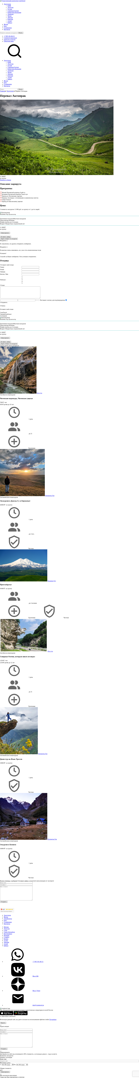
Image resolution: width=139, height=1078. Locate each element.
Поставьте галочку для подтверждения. (52, 300)
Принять (3, 1023)
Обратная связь (9, 41)
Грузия (10, 9)
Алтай (10, 21)
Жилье (6, 24)
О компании (8, 28)
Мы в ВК (35, 976)
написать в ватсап (9, 39)
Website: (2, 272)
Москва (6, 927)
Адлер (6, 940)
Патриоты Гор (49, 495)
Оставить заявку (5, 237)
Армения (10, 14)
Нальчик (6, 935)
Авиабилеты (8, 918)
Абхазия (10, 17)
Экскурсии (7, 4)
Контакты (7, 29)
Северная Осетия (13, 11)
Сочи (5, 930)
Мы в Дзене (36, 990)
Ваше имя (3, 1059)
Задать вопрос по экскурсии (9, 238)
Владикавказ (8, 934)
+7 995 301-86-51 (9, 36)
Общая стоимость (5, 1068)
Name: (2, 267)
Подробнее (52, 1019)
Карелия (10, 19)
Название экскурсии (6, 1056)
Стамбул (6, 937)
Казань (6, 939)
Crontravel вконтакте (10, 38)
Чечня (9, 16)
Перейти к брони (5, 180)
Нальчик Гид (52, 581)
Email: (2, 269)
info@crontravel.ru (38, 1005)
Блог (5, 26)
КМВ (9, 6)
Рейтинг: (3, 280)
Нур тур (39, 393)
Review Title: (4, 274)
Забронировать (5, 233)
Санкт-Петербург (9, 932)
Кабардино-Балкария (14, 12)
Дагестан (10, 7)
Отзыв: (2, 285)
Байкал (10, 22)
